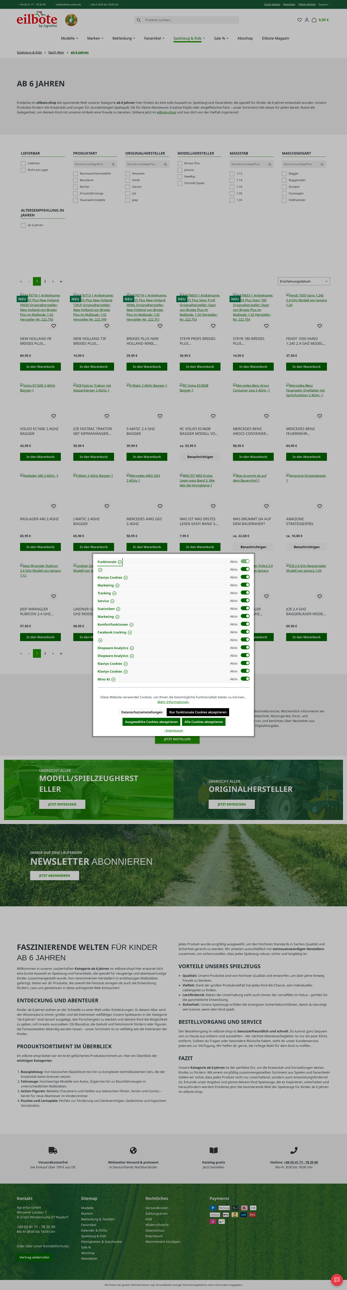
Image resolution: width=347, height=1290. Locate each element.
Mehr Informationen (173, 702)
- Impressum (173, 730)
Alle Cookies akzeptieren (204, 722)
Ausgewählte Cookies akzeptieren (151, 722)
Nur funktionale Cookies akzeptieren (198, 712)
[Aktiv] (245, 561)
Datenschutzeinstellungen (141, 712)
